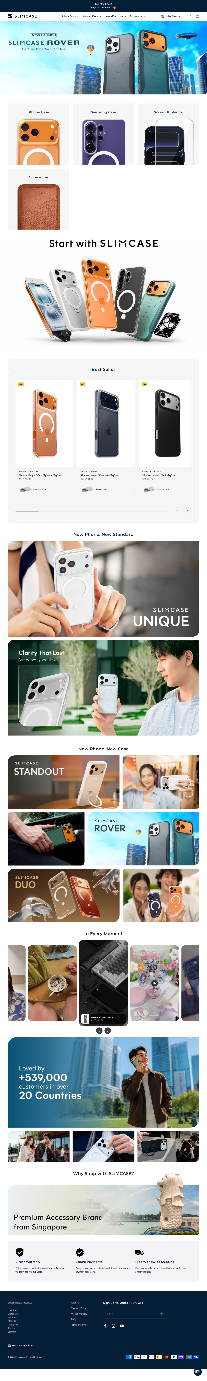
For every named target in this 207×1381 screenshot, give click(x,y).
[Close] (158, 665)
